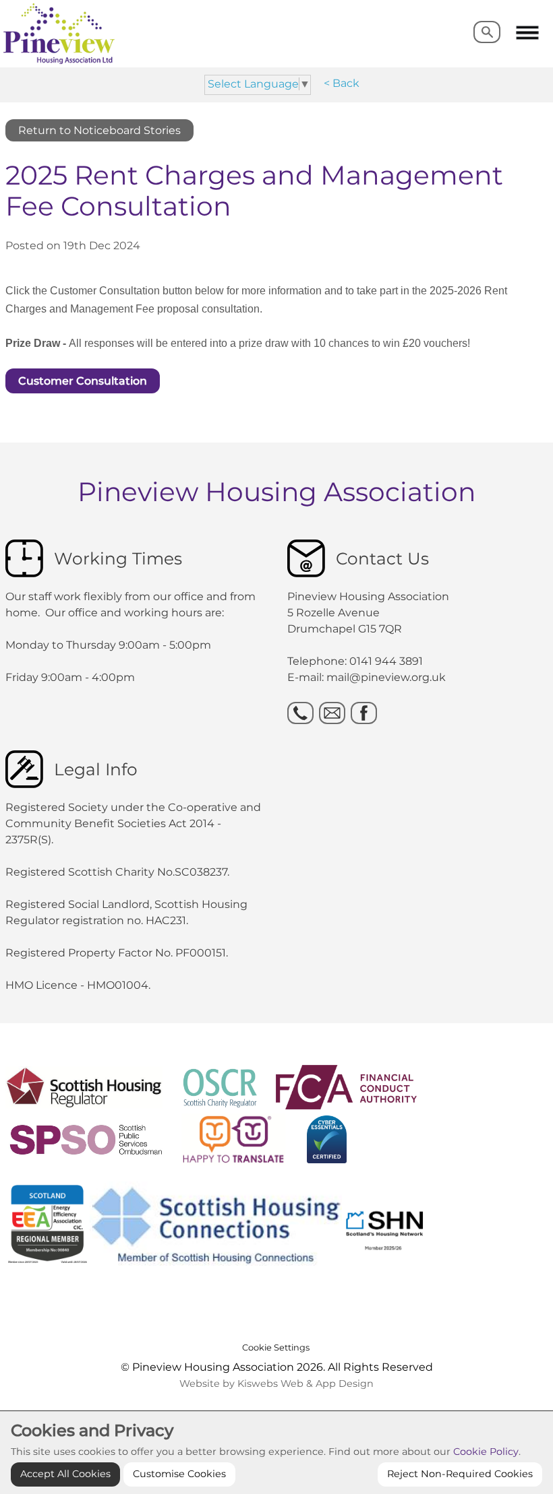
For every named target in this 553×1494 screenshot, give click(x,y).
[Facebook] (364, 713)
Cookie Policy (486, 1452)
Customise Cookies (179, 1474)
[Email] (332, 713)
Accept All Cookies (65, 1474)
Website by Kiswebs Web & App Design (276, 1383)
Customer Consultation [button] (82, 381)
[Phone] (300, 713)
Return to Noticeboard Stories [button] (99, 130)
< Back (341, 83)
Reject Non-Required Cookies (460, 1474)
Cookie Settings (276, 1347)
